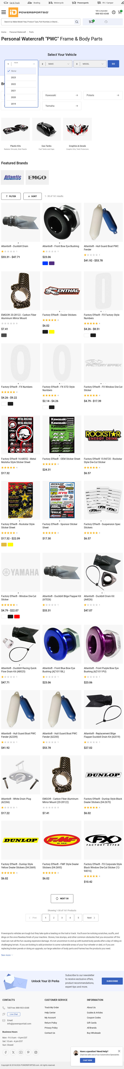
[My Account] (114, 12)
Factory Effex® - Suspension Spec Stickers (102, 526)
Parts (31, 32)
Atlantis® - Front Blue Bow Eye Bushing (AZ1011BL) (58, 670)
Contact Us (50, 1033)
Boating (37, 3)
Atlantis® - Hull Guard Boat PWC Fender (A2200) (59, 735)
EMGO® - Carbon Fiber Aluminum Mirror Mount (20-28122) (60, 800)
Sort (34, 196)
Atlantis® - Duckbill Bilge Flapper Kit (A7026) (61, 598)
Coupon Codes (94, 1017)
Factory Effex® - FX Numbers (16, 386)
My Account (50, 1017)
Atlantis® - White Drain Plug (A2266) (16, 800)
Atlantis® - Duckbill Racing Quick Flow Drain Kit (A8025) (18, 670)
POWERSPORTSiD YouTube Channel (21, 1052)
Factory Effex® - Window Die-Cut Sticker (18, 598)
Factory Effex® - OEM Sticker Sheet (61, 458)
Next (89, 918)
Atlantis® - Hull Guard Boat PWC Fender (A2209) (18, 735)
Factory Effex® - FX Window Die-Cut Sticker (103, 388)
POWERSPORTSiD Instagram (36, 1052)
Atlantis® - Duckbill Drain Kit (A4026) (99, 598)
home (3, 32)
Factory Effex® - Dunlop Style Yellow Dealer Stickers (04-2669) (18, 866)
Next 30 (64, 898)
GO (113, 64)
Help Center (50, 1012)
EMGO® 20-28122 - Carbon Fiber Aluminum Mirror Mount (18, 316)
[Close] (119, 1051)
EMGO (37, 177)
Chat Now (87, 1060)
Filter (12, 196)
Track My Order (52, 1007)
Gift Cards (91, 1023)
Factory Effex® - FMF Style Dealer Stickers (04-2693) (60, 866)
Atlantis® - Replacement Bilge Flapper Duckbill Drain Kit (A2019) (102, 735)
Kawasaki (51, 95)
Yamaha (50, 105)
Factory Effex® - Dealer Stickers (59, 314)
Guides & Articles (95, 1012)
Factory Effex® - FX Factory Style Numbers (101, 316)
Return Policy (51, 1023)
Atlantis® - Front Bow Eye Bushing (60, 246)
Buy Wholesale (94, 1033)
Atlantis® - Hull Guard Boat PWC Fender (101, 248)
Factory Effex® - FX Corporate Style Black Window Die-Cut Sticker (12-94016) (103, 867)
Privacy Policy (51, 1028)
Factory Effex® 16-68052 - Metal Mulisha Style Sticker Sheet (18, 460)
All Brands (91, 1028)
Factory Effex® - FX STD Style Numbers (58, 388)
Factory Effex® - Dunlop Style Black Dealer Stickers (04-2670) (103, 800)
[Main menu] (3, 12)
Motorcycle (59, 3)
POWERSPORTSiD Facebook (5, 1052)
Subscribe (112, 981)
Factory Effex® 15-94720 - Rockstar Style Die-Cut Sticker (103, 460)
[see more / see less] (7, 955)
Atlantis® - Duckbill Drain (14, 246)
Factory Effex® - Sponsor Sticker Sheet (59, 526)
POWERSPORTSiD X (13, 1052)
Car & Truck (15, 3)
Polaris (90, 95)
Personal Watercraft (18, 32)
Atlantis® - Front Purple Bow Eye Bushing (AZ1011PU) (101, 670)
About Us (91, 1007)
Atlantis (12, 177)
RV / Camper (108, 3)
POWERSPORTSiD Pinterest (28, 1052)
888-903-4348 (102, 13)
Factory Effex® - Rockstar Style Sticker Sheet (17, 526)
